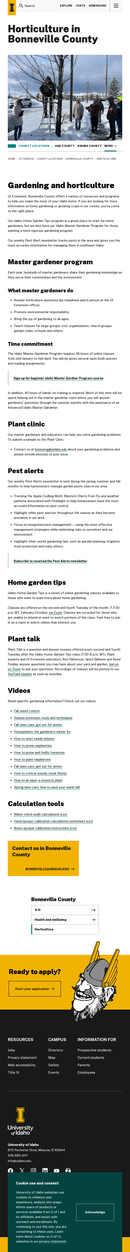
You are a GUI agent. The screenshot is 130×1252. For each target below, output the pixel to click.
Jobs (11, 1050)
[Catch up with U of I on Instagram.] (33, 1171)
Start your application (32, 989)
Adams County (89, 146)
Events (53, 1072)
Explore (66, 5)
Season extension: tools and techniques (43, 718)
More (110, 146)
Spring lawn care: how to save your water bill (47, 787)
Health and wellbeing (51, 919)
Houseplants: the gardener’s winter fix (42, 732)
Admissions (97, 5)
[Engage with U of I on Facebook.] (10, 1171)
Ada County (65, 146)
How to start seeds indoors (34, 738)
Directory (55, 1050)
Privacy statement (22, 1058)
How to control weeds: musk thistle (40, 773)
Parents (84, 1065)
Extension (26, 159)
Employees (86, 1072)
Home (11, 159)
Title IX (13, 1072)
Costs (80, 5)
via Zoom (55, 612)
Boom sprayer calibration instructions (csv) (45, 828)
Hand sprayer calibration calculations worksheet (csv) (53, 821)
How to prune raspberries (33, 745)
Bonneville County (79, 159)
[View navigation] (116, 6)
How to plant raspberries (32, 759)
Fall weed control (27, 711)
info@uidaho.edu (19, 1161)
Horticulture (44, 929)
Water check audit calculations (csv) (40, 814)
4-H (37, 910)
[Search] (21, 6)
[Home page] (12, 7)
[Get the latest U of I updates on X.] (22, 1171)
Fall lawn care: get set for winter (38, 725)
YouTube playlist (20, 674)
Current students (91, 1058)
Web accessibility (22, 1065)
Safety (53, 1065)
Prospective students (94, 1050)
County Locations (34, 146)
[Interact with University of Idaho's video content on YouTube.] (56, 1171)
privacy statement (52, 1241)
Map (51, 1058)
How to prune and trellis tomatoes (39, 752)
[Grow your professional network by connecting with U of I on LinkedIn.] (45, 1171)
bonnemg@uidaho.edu (51, 449)
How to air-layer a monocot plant (38, 780)
